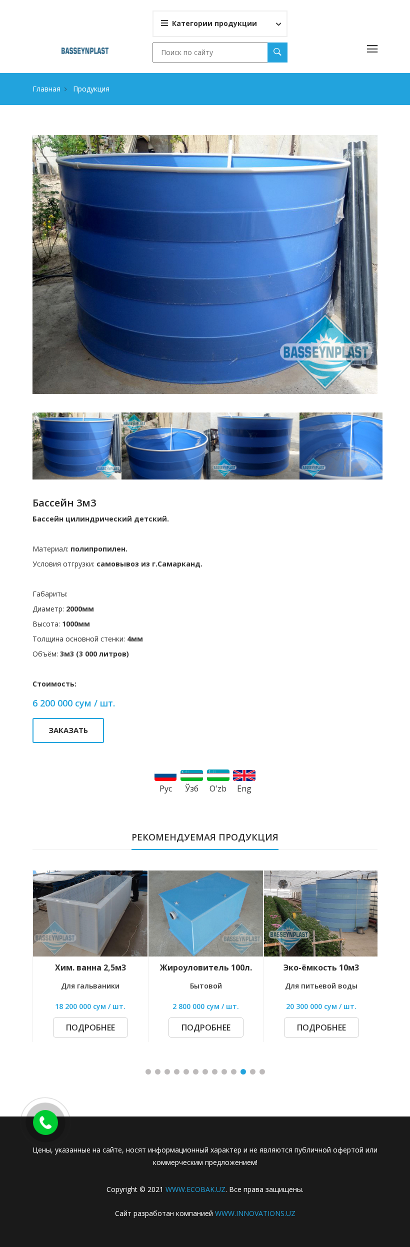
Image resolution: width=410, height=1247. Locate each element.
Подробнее (90, 1027)
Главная (46, 89)
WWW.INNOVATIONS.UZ (255, 1213)
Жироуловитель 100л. (90, 967)
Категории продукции (214, 23)
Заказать (68, 730)
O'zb (218, 788)
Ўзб (191, 788)
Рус (166, 788)
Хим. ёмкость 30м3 (321, 967)
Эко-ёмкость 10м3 (206, 967)
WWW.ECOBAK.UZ (196, 1189)
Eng (244, 788)
